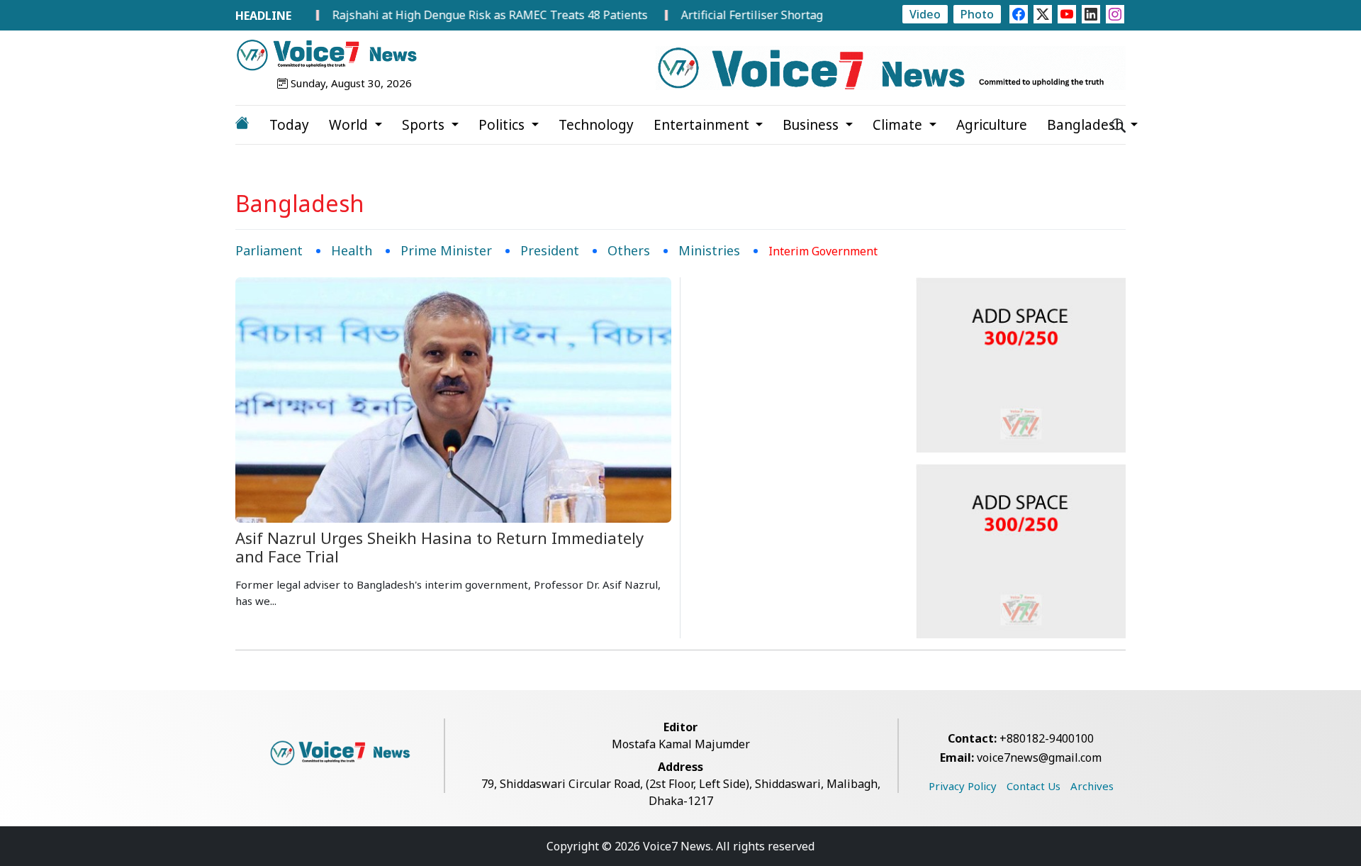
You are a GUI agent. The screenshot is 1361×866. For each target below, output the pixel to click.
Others (628, 250)
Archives (1092, 786)
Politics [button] (503, 125)
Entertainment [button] (703, 125)
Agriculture (991, 125)
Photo (977, 14)
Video (925, 14)
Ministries (709, 250)
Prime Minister (446, 250)
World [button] (350, 125)
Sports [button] (425, 125)
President (549, 250)
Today (289, 125)
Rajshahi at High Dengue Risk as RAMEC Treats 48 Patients (465, 15)
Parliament (269, 250)
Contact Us (1033, 786)
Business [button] (812, 125)
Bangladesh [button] (1087, 125)
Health (351, 250)
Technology (596, 125)
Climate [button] (899, 125)
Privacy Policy (963, 786)
